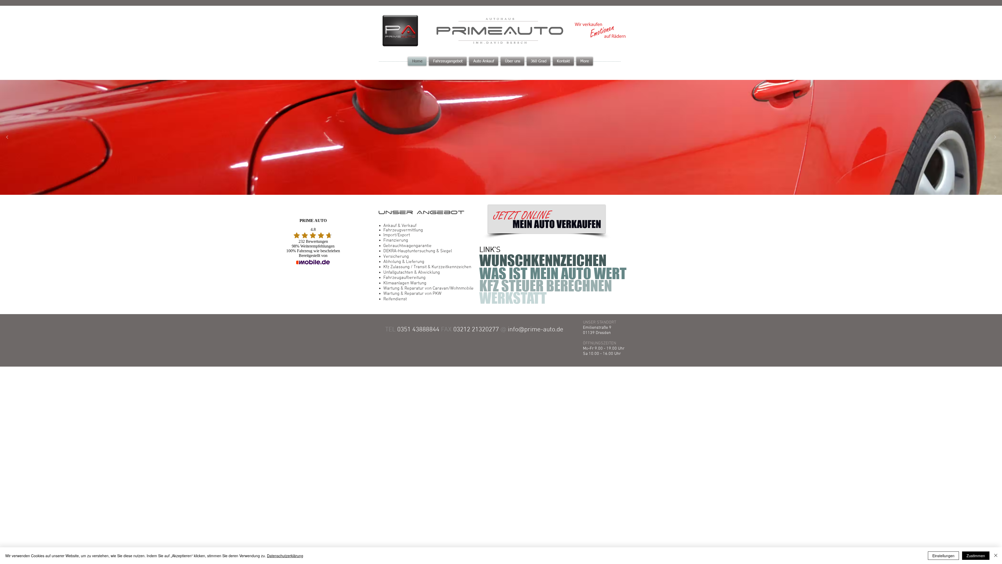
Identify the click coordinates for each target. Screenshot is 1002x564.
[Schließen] (996, 555)
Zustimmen (976, 555)
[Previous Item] (7, 137)
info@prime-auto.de (535, 330)
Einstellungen (943, 555)
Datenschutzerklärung (285, 555)
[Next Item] (995, 137)
